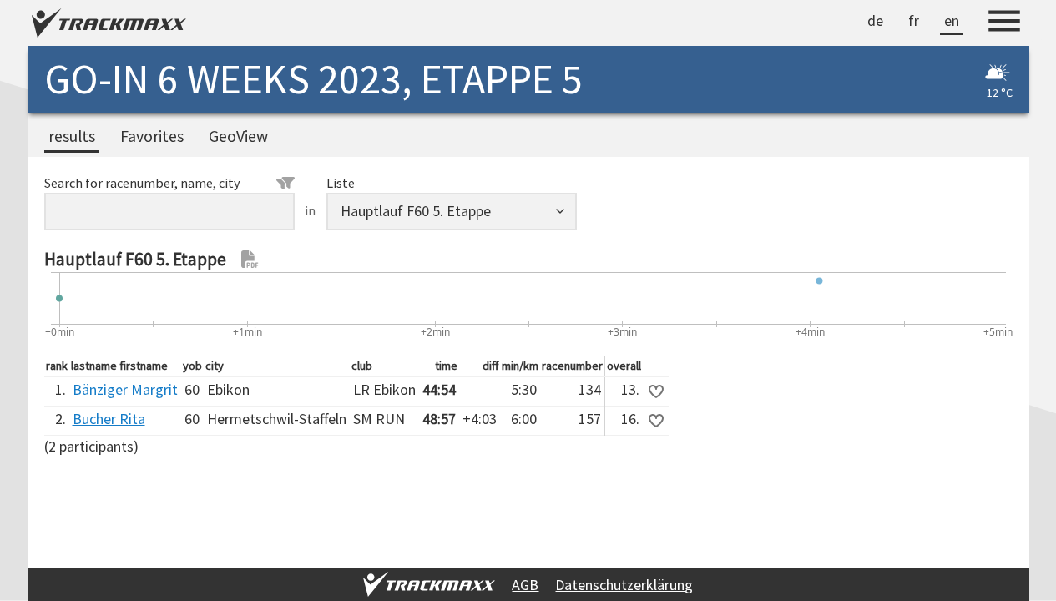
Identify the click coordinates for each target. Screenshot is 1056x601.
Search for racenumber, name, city (142, 182)
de (875, 20)
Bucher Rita (109, 418)
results (71, 136)
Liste (340, 182)
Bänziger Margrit (125, 389)
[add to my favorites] (656, 391)
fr (913, 20)
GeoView (238, 136)
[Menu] (1004, 23)
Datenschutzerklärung (624, 584)
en (951, 20)
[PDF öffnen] (250, 259)
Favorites (152, 136)
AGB (525, 584)
